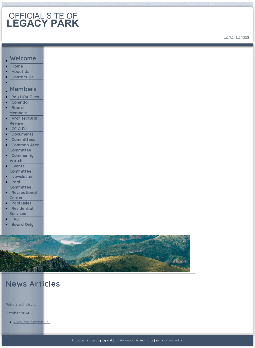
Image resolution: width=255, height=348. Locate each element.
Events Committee (20, 168)
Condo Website (125, 340)
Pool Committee (20, 184)
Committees (23, 139)
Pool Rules (21, 203)
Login (228, 37)
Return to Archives (21, 304)
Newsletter (22, 176)
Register (242, 37)
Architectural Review (23, 121)
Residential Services (21, 211)
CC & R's (19, 128)
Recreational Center (23, 195)
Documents (22, 134)
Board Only (22, 224)
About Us (20, 71)
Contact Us (22, 76)
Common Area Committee (25, 147)
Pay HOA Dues (25, 96)
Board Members (18, 110)
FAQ (16, 218)
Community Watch (21, 158)
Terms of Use (164, 340)
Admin (179, 340)
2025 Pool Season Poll (32, 322)
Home (17, 66)
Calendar (20, 102)
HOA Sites (146, 340)
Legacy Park (104, 340)
